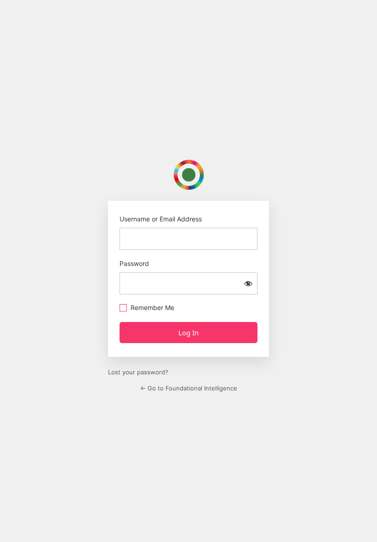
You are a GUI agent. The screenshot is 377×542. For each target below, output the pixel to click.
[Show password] (248, 283)
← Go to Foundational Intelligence (188, 388)
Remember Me (152, 307)
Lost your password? (138, 372)
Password (134, 263)
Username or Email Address (161, 219)
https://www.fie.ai (188, 175)
